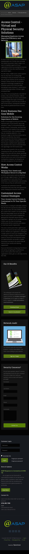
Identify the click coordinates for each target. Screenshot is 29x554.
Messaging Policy (16, 540)
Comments (6, 409)
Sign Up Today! (14, 356)
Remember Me (7, 456)
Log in (4, 460)
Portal (23, 540)
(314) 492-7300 (5, 503)
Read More (5, 490)
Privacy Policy (7, 540)
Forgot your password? (17, 461)
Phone (5, 402)
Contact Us (14, 425)
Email (5, 395)
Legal (24, 538)
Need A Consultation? (14, 312)
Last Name (6, 388)
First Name (6, 382)
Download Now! (14, 307)
